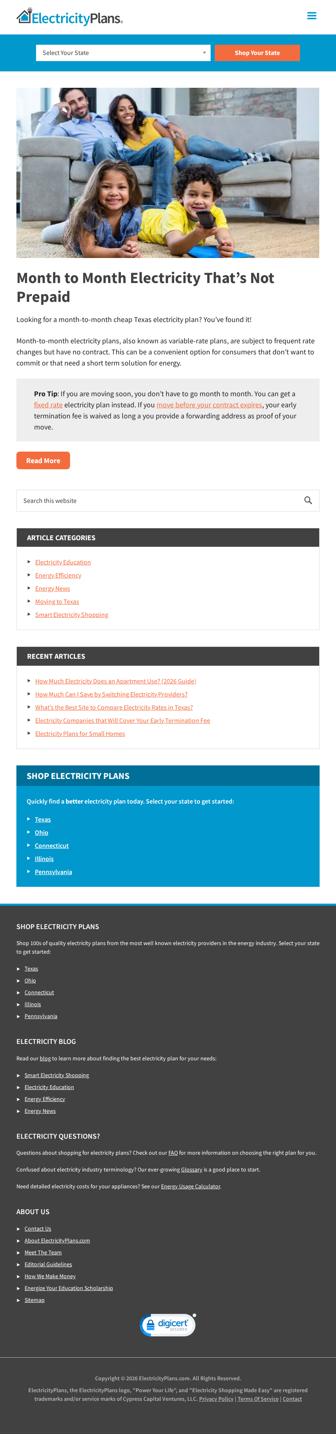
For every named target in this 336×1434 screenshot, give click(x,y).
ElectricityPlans (69, 16)
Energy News (52, 588)
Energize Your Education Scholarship (69, 1288)
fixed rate (48, 404)
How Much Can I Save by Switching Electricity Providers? (111, 694)
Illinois (44, 858)
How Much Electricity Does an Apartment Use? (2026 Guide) (115, 681)
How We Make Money (50, 1276)
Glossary (191, 1169)
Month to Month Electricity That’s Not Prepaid (145, 287)
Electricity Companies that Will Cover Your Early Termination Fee (122, 720)
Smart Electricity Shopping (71, 614)
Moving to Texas (57, 601)
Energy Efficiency (58, 575)
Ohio (41, 832)
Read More (48, 462)
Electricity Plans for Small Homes (80, 733)
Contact (292, 1398)
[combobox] (123, 53)
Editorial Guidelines (48, 1264)
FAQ (173, 1152)
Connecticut (52, 845)
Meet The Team (43, 1252)
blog (45, 1058)
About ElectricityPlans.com (57, 1240)
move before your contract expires (209, 404)
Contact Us (38, 1228)
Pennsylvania (53, 872)
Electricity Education (63, 562)
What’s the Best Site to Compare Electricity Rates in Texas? (114, 707)
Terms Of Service (258, 1398)
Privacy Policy (216, 1398)
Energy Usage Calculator (190, 1186)
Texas (43, 819)
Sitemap (35, 1300)
